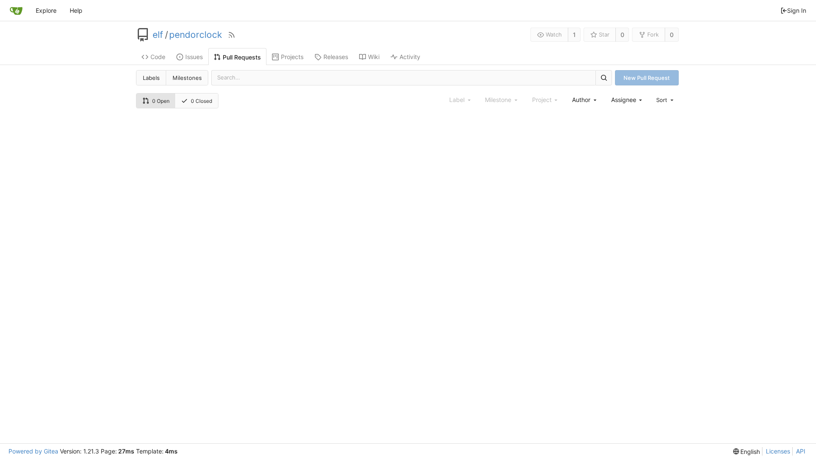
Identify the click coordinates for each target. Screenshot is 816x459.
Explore (46, 10)
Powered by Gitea (33, 451)
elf (158, 35)
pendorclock (195, 35)
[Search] (603, 77)
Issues (194, 56)
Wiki (374, 56)
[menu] (665, 100)
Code (157, 56)
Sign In (796, 10)
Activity (410, 56)
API (800, 451)
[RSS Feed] (231, 35)
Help (76, 10)
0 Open (161, 101)
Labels (151, 77)
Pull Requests (242, 57)
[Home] (16, 10)
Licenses (778, 451)
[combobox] (585, 99)
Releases (335, 56)
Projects (292, 56)
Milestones (187, 77)
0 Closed (201, 101)
